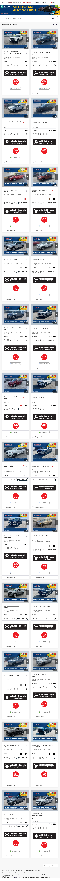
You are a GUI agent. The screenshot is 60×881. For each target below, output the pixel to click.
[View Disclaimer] (17, 65)
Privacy (19, 877)
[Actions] (26, 53)
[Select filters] (54, 24)
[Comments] (27, 65)
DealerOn (12, 877)
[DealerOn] (6, 875)
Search (53, 18)
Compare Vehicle (10, 93)
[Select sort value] (56, 24)
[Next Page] (47, 865)
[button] (27, 39)
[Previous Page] (44, 865)
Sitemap (16, 877)
